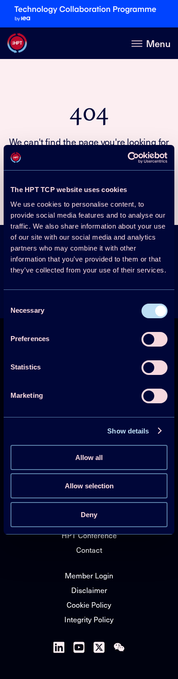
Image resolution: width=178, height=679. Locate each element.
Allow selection (89, 486)
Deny (89, 515)
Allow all (89, 457)
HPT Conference (89, 534)
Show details (128, 431)
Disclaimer (89, 589)
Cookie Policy (89, 604)
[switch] (154, 339)
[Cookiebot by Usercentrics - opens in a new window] (128, 158)
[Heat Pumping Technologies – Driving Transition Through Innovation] (17, 43)
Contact (89, 549)
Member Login (89, 575)
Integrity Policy (89, 619)
